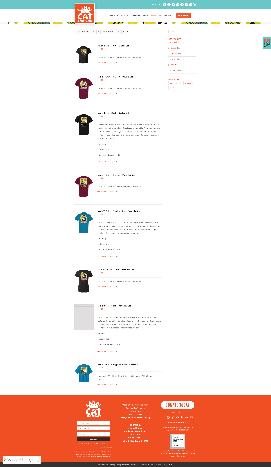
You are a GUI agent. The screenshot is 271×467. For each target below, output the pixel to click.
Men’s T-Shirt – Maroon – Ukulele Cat (115, 76)
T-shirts (179, 83)
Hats (172, 65)
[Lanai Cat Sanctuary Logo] (84, 5)
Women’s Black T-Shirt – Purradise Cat (115, 269)
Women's (189, 83)
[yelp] (182, 4)
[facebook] (164, 4)
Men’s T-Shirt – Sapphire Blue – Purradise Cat (118, 211)
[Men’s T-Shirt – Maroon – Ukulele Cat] (84, 88)
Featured (174, 59)
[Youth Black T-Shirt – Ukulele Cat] (84, 54)
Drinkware (174, 53)
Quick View (115, 62)
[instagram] (169, 4)
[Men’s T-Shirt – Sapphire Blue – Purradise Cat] (84, 222)
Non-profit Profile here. (177, 456)
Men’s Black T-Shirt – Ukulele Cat (113, 113)
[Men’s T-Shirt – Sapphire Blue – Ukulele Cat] (84, 373)
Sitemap (170, 465)
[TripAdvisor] (186, 4)
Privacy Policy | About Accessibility (142, 465)
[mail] (190, 4)
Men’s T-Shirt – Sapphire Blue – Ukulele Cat (117, 364)
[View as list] (128, 32)
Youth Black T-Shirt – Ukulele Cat (113, 45)
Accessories (175, 42)
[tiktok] (173, 4)
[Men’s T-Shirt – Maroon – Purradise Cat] (84, 186)
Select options (103, 62)
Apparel (173, 48)
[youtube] (177, 4)
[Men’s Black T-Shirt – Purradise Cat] (84, 317)
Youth (172, 87)
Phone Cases (175, 70)
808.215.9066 (135, 414)
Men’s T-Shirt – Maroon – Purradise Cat (116, 175)
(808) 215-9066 (156, 4)
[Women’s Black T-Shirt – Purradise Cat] (84, 281)
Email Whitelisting (161, 465)
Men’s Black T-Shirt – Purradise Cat (114, 305)
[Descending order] (98, 32)
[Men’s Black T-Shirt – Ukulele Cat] (84, 124)
